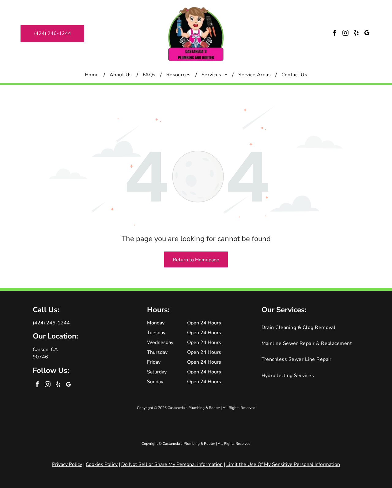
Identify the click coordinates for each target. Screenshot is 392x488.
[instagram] (345, 33)
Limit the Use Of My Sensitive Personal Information (283, 464)
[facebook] (334, 33)
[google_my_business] (366, 33)
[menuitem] (92, 74)
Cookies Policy (102, 464)
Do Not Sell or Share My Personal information (172, 464)
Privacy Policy (67, 464)
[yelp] (356, 33)
